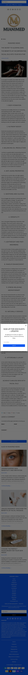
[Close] (25, 325)
